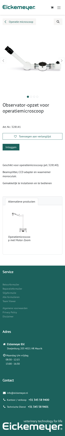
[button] (58, 21)
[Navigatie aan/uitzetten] (58, 7)
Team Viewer (9, 301)
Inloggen (11, 147)
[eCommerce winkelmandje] (52, 7)
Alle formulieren (11, 297)
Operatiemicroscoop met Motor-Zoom (19, 238)
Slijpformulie (9, 292)
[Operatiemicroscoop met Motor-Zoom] (19, 222)
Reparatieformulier (12, 288)
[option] (32, 230)
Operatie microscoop (20, 21)
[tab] (21, 201)
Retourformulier (11, 284)
